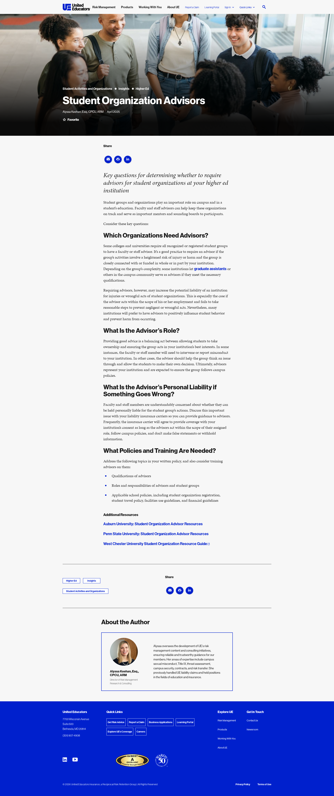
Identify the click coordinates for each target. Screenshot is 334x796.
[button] (108, 159)
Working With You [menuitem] (150, 7)
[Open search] (264, 7)
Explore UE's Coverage (120, 731)
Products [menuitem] (127, 7)
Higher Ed (71, 580)
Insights (91, 580)
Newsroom (252, 729)
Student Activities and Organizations (85, 591)
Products (222, 729)
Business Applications (160, 722)
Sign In (228, 7)
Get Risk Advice (116, 722)
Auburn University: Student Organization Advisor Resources (153, 523)
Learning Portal (212, 7)
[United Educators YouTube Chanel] (75, 759)
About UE (222, 747)
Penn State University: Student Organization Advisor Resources (156, 533)
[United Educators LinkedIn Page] (65, 759)
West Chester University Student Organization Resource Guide (155, 543)
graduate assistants (210, 268)
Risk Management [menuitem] (104, 7)
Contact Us (252, 720)
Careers (141, 731)
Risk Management (227, 720)
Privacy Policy (243, 784)
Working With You (227, 738)
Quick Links (246, 7)
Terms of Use (264, 784)
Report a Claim (192, 7)
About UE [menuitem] (173, 7)
